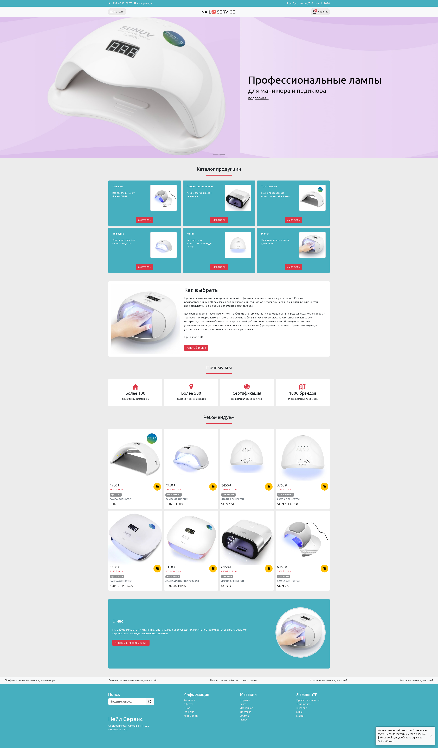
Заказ (243, 704)
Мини (299, 711)
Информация (144, 3)
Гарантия (188, 711)
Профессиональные (308, 700)
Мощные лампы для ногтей (416, 680)
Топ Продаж (303, 704)
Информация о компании (131, 642)
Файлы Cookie (386, 741)
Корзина (245, 700)
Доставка (245, 711)
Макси (300, 715)
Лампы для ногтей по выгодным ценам (233, 680)
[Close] (431, 736)
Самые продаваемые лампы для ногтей (132, 680)
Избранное (246, 708)
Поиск (243, 719)
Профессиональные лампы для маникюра (30, 680)
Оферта (188, 704)
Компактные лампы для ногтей (328, 680)
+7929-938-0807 (121, 3)
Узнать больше (196, 347)
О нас (186, 708)
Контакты (189, 700)
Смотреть (144, 220)
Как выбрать (190, 715)
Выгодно (301, 708)
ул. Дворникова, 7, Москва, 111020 (309, 3)
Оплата (244, 715)
